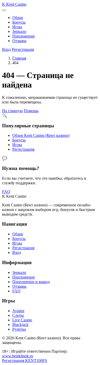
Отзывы (19, 41)
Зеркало (19, 31)
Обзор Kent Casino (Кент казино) (40, 135)
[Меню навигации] (4, 10)
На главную (12, 111)
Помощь (31, 111)
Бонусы (19, 22)
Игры (17, 27)
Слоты (18, 315)
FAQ (6, 191)
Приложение (23, 36)
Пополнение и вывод (31, 282)
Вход (6, 49)
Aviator (18, 311)
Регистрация (23, 49)
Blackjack (20, 324)
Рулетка (19, 329)
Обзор (17, 17)
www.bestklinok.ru (17, 356)
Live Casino (22, 320)
